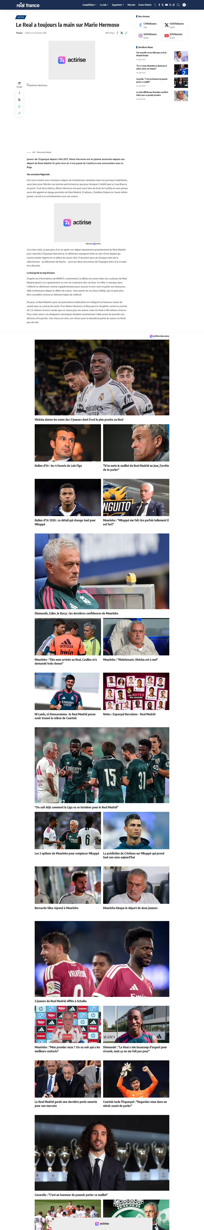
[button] (155, 5)
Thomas (19, 33)
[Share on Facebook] (117, 33)
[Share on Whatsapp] (19, 106)
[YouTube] (166, 5)
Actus (21, 17)
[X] (162, 5)
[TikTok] (173, 5)
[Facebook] (159, 5)
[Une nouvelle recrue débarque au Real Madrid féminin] (181, 56)
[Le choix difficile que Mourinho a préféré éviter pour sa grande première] (181, 96)
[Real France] (34, 5)
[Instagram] (170, 5)
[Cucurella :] (181, 83)
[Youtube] (175, 36)
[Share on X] (122, 33)
